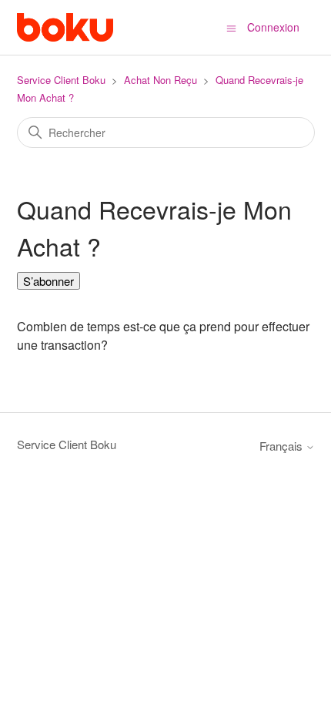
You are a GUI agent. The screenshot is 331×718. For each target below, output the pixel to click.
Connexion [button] (273, 27)
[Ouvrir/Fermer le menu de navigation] (231, 27)
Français (282, 445)
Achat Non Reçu (160, 79)
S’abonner (48, 281)
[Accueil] (65, 27)
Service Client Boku (61, 79)
